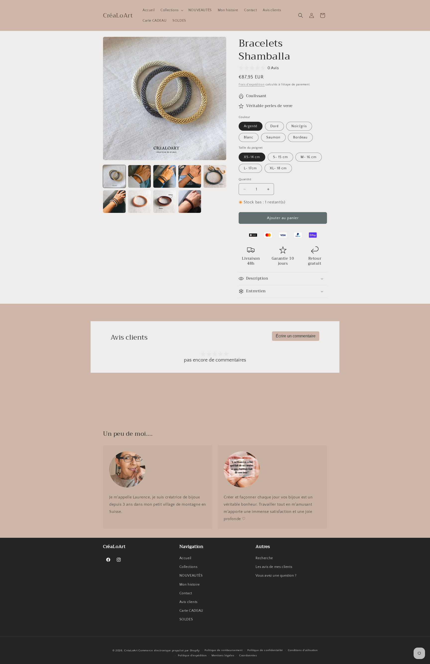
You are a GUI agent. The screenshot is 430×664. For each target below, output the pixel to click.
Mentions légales (223, 655)
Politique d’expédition (192, 655)
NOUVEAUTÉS (191, 576)
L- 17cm (250, 168)
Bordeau (300, 137)
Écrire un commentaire (296, 336)
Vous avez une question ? (276, 576)
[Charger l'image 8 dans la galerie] (164, 201)
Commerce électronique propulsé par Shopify (169, 650)
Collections (188, 567)
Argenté (250, 126)
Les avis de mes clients (274, 567)
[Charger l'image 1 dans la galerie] (114, 176)
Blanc (248, 137)
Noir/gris (299, 126)
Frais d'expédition (252, 84)
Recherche (264, 558)
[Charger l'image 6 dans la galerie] (114, 201)
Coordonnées (248, 655)
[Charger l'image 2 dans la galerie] (139, 176)
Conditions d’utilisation (303, 650)
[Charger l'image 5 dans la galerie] (215, 176)
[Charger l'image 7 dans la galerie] (139, 201)
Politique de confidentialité (265, 650)
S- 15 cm (280, 157)
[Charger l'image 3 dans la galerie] (164, 176)
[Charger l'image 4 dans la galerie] (189, 176)
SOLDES (186, 619)
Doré (274, 126)
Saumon (273, 137)
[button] (171, 10)
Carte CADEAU (191, 611)
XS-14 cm (252, 157)
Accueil (185, 558)
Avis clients (188, 602)
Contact (185, 593)
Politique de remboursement (223, 650)
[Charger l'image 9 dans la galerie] (189, 201)
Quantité (245, 179)
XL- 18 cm (278, 168)
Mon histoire (189, 585)
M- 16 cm (309, 157)
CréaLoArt (130, 650)
